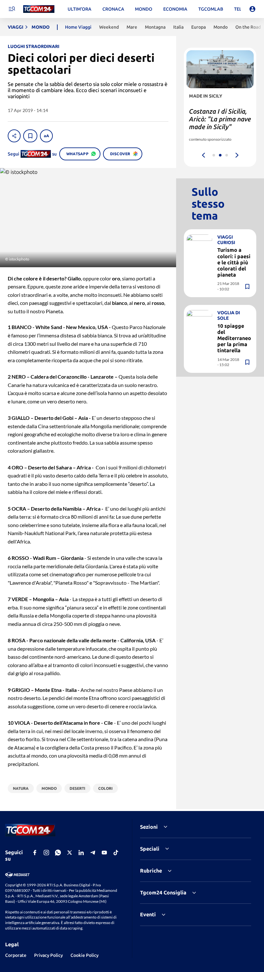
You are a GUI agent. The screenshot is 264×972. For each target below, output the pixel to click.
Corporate (15, 955)
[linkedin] (81, 852)
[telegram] (93, 852)
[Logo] (38, 9)
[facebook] (35, 852)
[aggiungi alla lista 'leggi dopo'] (30, 135)
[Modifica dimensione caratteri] (46, 135)
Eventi (148, 914)
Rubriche (151, 870)
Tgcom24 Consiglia (163, 892)
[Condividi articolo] (14, 135)
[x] (69, 852)
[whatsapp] (58, 852)
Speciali (149, 849)
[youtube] (104, 852)
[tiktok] (116, 852)
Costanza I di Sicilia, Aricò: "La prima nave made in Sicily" (220, 119)
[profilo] (252, 9)
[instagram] (46, 852)
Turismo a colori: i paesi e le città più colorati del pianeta (233, 262)
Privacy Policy (48, 955)
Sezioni (149, 827)
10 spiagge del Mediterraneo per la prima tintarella (234, 338)
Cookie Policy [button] (85, 955)
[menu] (11, 9)
